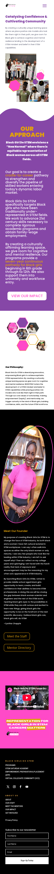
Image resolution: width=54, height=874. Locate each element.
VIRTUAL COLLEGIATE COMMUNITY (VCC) (22, 778)
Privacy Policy (11, 820)
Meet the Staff (17, 636)
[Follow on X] (8, 786)
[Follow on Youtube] (26, 786)
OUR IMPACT (10, 809)
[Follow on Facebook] (20, 786)
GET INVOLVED (11, 813)
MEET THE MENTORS (14, 806)
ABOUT (8, 800)
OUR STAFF (10, 803)
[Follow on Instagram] (14, 786)
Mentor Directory (19, 648)
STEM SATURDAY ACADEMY (16, 768)
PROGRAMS (10, 765)
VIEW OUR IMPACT (27, 295)
